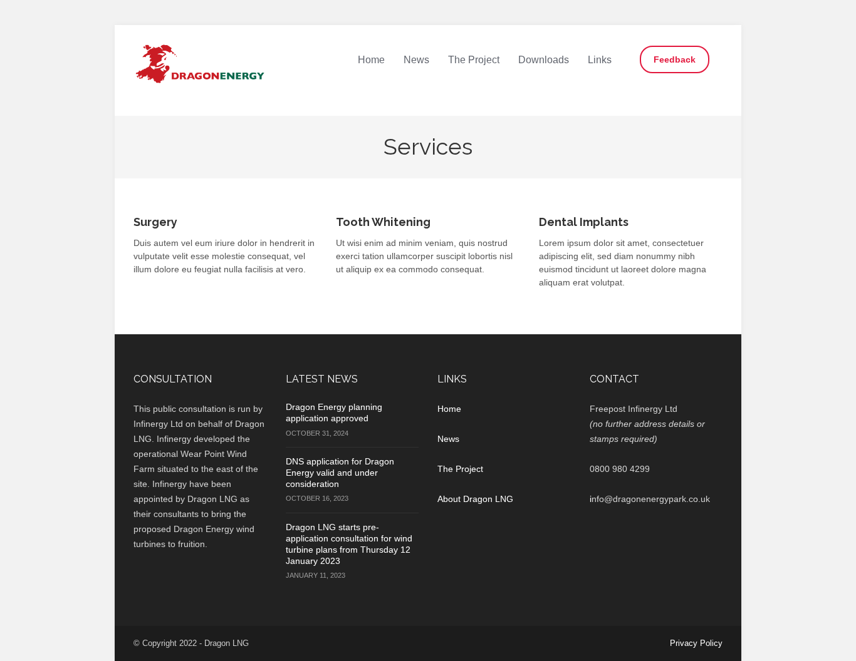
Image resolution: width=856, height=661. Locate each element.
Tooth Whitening (383, 221)
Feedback (675, 59)
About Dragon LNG (475, 499)
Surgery (155, 221)
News (416, 59)
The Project (473, 59)
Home (371, 59)
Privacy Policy (696, 643)
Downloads (543, 59)
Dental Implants (584, 221)
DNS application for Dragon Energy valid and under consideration (340, 472)
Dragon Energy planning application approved (334, 412)
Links (600, 59)
